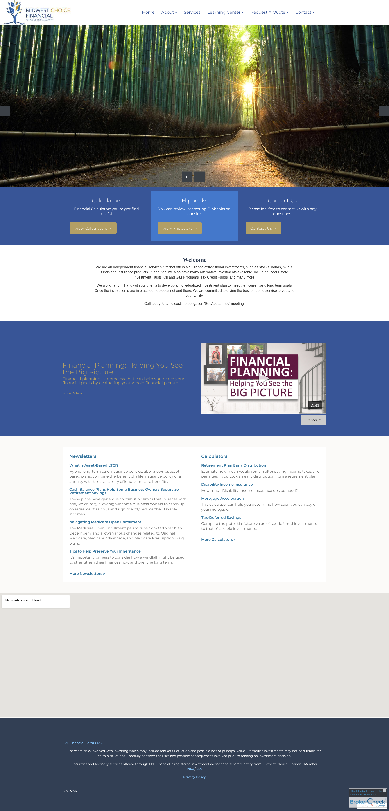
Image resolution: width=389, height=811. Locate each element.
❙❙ (200, 177)
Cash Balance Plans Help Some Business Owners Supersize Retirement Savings (124, 491)
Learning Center (223, 12)
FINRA (189, 769)
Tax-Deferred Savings (221, 517)
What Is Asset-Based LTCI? (93, 465)
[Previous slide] (5, 111)
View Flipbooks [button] (178, 228)
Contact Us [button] (261, 228)
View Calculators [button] (91, 228)
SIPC (199, 769)
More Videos (74, 393)
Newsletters (82, 456)
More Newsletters (87, 573)
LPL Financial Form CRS (82, 743)
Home (148, 12)
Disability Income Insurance (227, 484)
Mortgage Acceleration (222, 498)
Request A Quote (268, 12)
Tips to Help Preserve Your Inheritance (105, 551)
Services (192, 12)
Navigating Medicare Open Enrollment (105, 522)
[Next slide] (384, 111)
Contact (303, 12)
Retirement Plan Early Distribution (233, 465)
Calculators (214, 456)
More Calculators (218, 539)
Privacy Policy (194, 777)
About (167, 12)
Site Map (70, 791)
